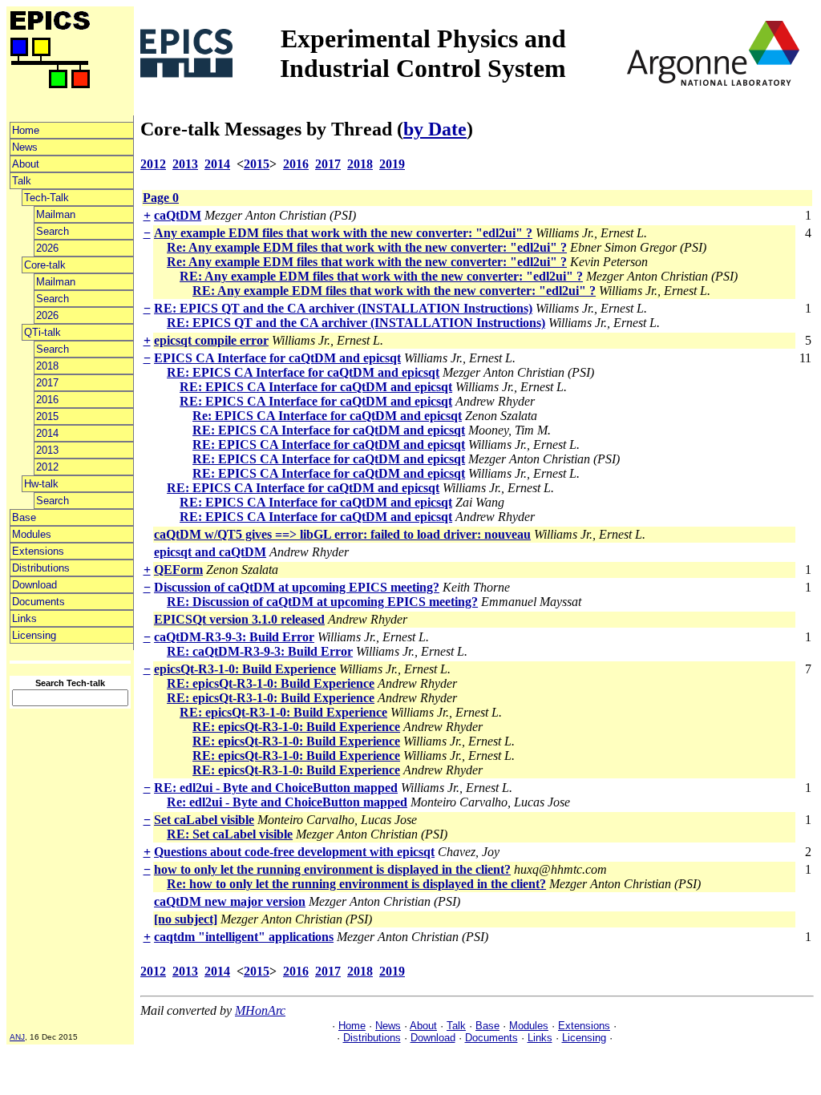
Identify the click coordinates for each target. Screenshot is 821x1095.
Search (52, 231)
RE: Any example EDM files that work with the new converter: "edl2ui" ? (381, 276)
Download (34, 585)
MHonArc (260, 1010)
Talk (21, 181)
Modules (31, 534)
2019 (392, 164)
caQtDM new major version (229, 901)
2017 (47, 383)
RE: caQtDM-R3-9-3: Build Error (260, 651)
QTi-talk (42, 332)
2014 (47, 433)
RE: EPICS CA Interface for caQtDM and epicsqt (303, 372)
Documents (38, 602)
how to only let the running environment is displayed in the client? (332, 869)
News (25, 147)
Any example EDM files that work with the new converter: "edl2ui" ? (343, 233)
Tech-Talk (46, 198)
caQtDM (177, 215)
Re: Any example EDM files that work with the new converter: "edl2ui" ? (367, 247)
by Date (435, 129)
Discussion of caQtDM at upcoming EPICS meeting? (296, 587)
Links (24, 618)
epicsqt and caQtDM (210, 552)
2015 (47, 416)
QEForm (178, 569)
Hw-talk (41, 484)
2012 (47, 467)
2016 (47, 400)
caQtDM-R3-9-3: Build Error (234, 637)
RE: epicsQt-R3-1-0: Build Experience (270, 683)
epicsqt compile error (211, 340)
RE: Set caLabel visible (230, 834)
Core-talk (45, 265)
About (25, 164)
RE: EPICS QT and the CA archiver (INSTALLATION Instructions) (343, 308)
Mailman (55, 214)
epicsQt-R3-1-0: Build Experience (245, 669)
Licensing (34, 635)
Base (24, 517)
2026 (47, 248)
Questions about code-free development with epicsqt (294, 852)
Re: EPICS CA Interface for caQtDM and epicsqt (327, 415)
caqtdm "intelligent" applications (244, 936)
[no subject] (185, 919)
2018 (47, 366)
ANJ (17, 1036)
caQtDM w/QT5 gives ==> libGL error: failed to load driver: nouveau (342, 534)
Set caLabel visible (204, 819)
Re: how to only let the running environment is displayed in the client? (356, 884)
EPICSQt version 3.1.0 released (239, 619)
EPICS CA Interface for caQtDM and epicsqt (277, 358)
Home (25, 130)
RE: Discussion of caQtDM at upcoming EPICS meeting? (322, 601)
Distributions (41, 568)
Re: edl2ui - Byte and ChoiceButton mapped (287, 802)
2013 (47, 450)
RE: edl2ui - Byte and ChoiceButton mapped (276, 787)
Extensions (38, 551)
